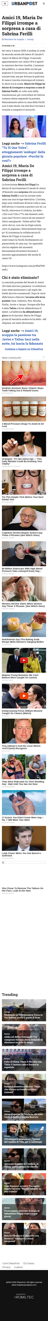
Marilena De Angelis (14, 39)
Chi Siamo (28, 1263)
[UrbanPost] (24, 3)
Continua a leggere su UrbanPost (24, 349)
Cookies (18, 1267)
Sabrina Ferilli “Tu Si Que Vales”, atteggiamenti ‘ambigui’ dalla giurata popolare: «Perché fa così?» (24, 152)
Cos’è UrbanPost (11, 1263)
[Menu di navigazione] (5, 3)
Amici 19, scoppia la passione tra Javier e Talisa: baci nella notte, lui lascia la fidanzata (22, 337)
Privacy (6, 1267)
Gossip (30, 39)
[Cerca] (44, 3)
